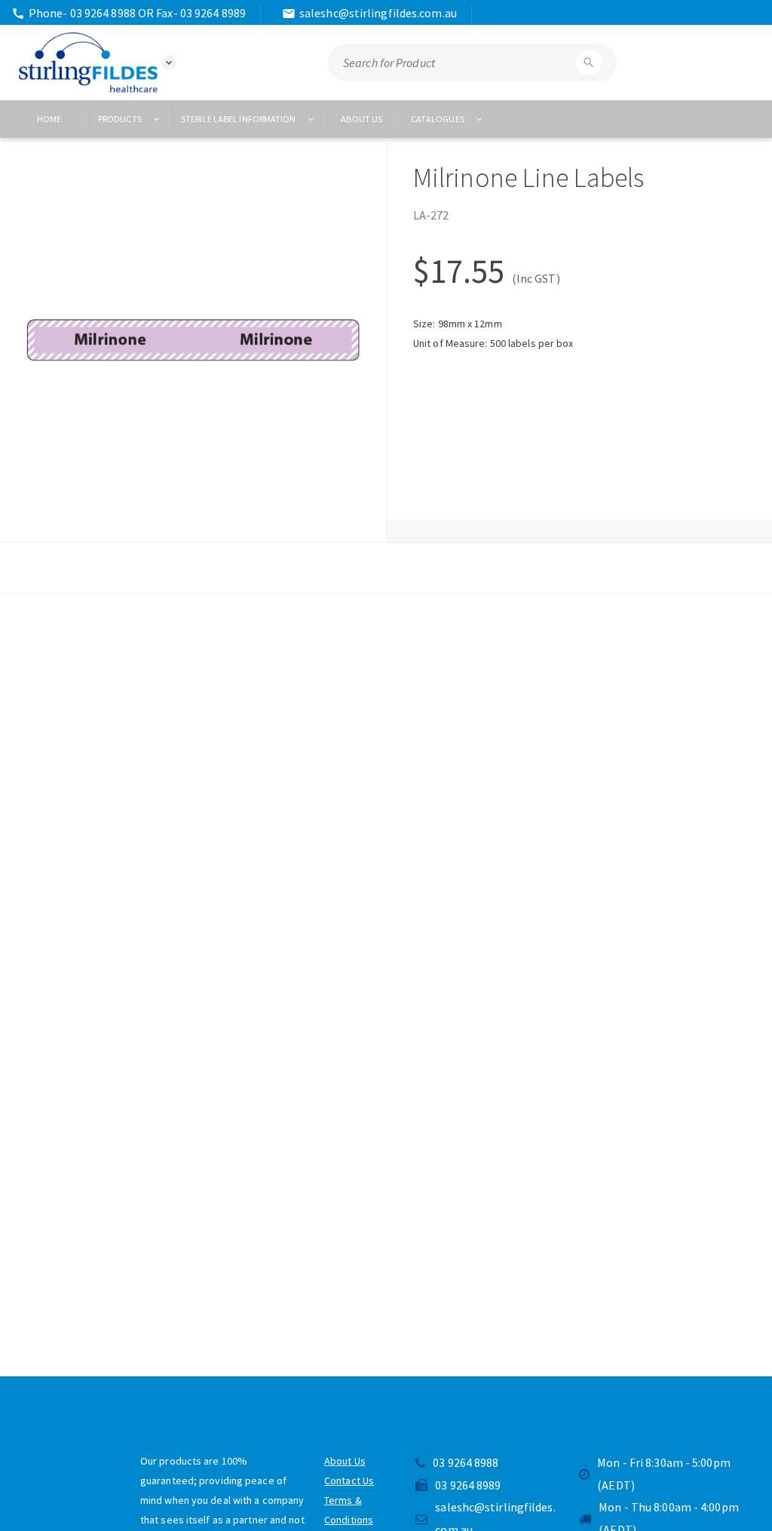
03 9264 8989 (468, 1485)
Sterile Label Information (239, 118)
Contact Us (349, 1480)
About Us (345, 1461)
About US (361, 118)
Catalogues (438, 118)
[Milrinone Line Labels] (193, 340)
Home (49, 118)
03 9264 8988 (465, 1462)
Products (120, 118)
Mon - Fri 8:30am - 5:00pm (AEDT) (664, 1474)
